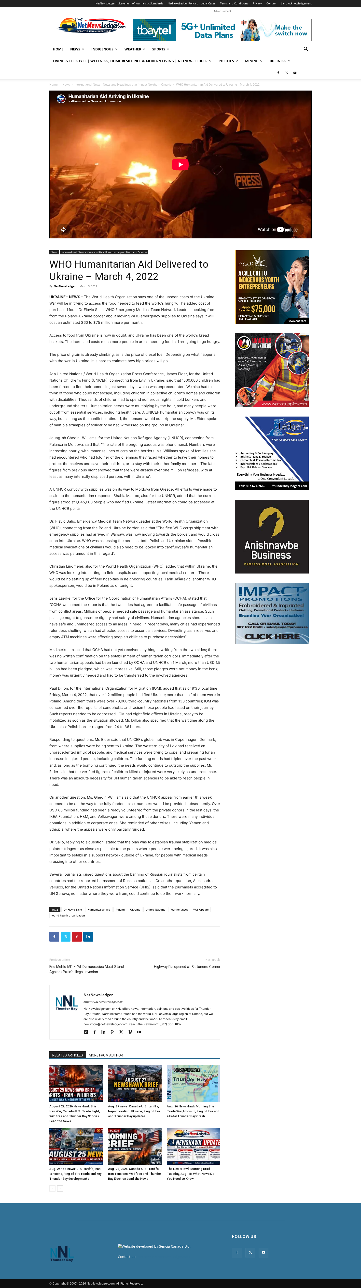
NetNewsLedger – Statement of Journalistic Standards (129, 3)
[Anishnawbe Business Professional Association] (272, 537)
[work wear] (272, 370)
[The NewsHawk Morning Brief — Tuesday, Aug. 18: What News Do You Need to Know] (193, 1146)
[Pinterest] (77, 937)
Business (278, 61)
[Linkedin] (88, 937)
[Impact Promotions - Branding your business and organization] (272, 613)
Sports (158, 49)
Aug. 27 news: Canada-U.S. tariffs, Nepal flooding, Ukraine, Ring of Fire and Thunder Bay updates (134, 1111)
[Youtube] (295, 73)
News (75, 49)
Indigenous (102, 49)
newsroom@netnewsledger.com (163, 1256)
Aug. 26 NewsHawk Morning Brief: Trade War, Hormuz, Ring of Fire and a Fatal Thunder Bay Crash (193, 1111)
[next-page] (60, 1188)
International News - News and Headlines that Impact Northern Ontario (123, 84)
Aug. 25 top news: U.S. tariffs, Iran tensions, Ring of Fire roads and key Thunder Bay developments (75, 1173)
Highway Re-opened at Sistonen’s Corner (187, 966)
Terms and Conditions (234, 3)
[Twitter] (286, 73)
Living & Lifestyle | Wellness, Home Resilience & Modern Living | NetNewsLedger (130, 61)
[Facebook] (278, 73)
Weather (133, 49)
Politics (226, 61)
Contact (271, 3)
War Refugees (179, 909)
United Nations (155, 909)
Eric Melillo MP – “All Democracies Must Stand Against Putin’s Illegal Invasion (86, 969)
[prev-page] (52, 1188)
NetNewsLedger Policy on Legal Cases (191, 3)
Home (58, 49)
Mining (252, 61)
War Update (200, 909)
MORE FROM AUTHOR (106, 1055)
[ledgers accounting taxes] (272, 453)
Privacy (257, 3)
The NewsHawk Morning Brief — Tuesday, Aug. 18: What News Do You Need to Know (190, 1173)
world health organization (68, 915)
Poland (120, 909)
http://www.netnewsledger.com (103, 1002)
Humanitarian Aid (98, 909)
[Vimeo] (132, 1032)
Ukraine (135, 909)
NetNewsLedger (65, 286)
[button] (306, 49)
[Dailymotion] (87, 1032)
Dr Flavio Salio (73, 909)
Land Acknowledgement (296, 3)
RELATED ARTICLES (67, 1055)
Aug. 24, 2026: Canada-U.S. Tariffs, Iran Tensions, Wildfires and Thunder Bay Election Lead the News (134, 1173)
